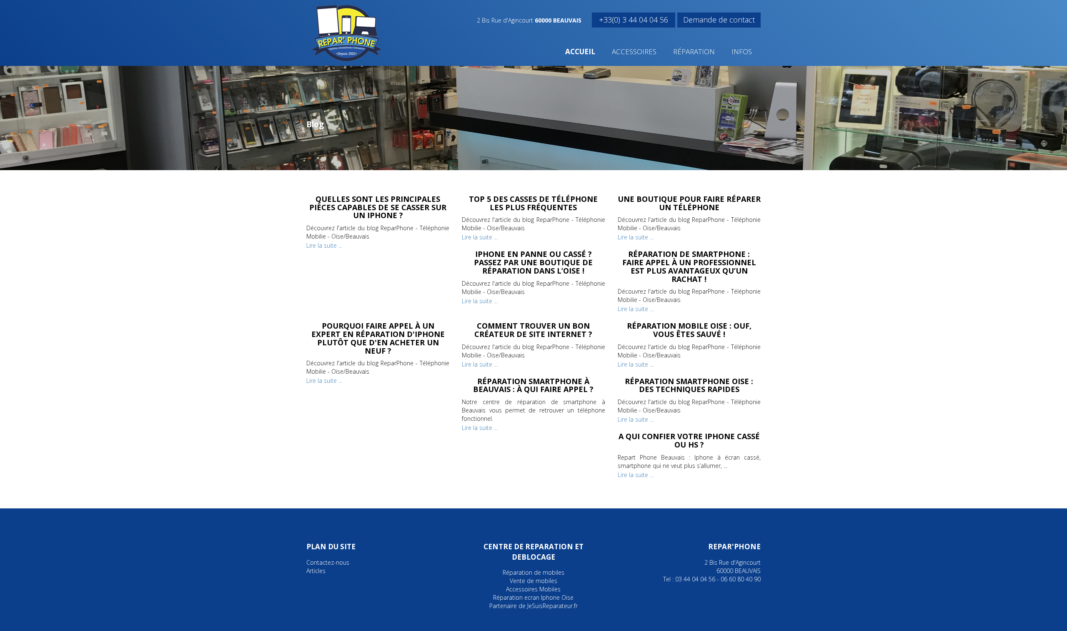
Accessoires (634, 51)
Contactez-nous (327, 562)
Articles (316, 571)
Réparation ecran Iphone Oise (533, 597)
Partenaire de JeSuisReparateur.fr (533, 606)
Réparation (694, 51)
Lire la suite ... (324, 245)
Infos (741, 51)
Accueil (580, 51)
